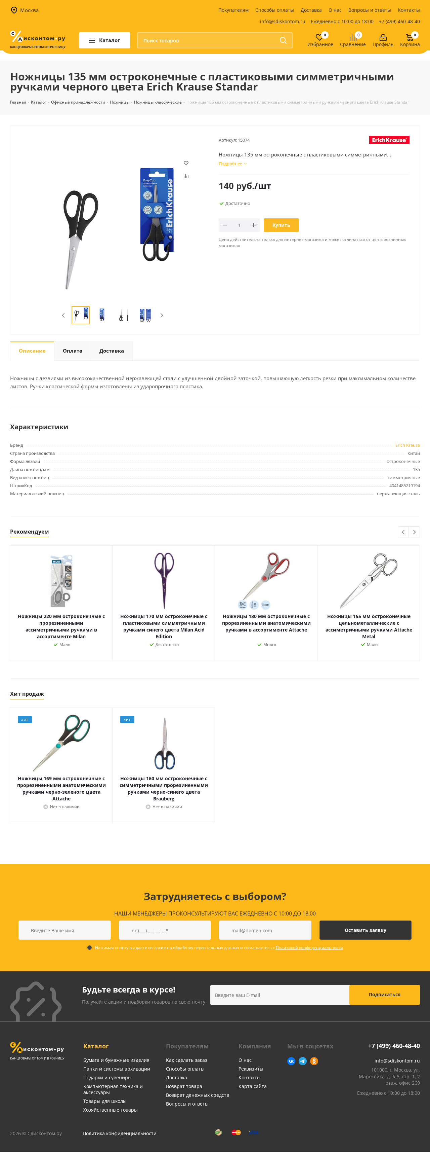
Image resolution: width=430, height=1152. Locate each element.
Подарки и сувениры (107, 1077)
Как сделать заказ (186, 1060)
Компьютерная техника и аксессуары (113, 1089)
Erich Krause (407, 445)
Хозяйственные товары (110, 1110)
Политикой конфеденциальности (309, 947)
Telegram (303, 1061)
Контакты (409, 10)
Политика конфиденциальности (120, 1133)
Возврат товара (184, 1086)
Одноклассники (314, 1061)
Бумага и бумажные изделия (116, 1060)
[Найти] (283, 40)
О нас (335, 10)
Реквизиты (251, 1069)
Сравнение (353, 44)
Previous (64, 315)
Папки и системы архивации (116, 1069)
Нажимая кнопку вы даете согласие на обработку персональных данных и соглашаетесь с (219, 947)
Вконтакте (291, 1061)
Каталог (96, 1046)
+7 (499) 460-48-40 (399, 21)
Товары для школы (105, 1101)
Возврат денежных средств (197, 1095)
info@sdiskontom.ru (282, 21)
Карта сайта (253, 1086)
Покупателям (233, 10)
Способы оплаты (274, 10)
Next (162, 315)
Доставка (311, 10)
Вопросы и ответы (369, 10)
